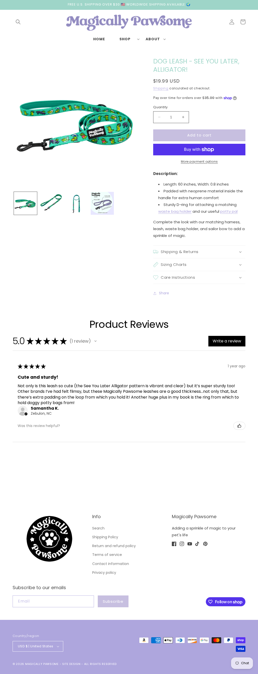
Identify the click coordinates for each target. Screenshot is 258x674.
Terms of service (107, 554)
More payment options (199, 161)
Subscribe (113, 601)
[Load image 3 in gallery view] (76, 203)
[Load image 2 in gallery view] (51, 203)
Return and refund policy (114, 545)
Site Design (71, 664)
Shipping (161, 88)
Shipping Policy (105, 537)
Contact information (110, 563)
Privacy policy (104, 572)
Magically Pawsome (42, 664)
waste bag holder (174, 211)
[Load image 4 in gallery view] (102, 203)
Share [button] (164, 293)
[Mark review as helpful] (239, 426)
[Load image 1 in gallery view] (25, 203)
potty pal (229, 211)
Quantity (160, 107)
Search (98, 528)
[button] (18, 21)
